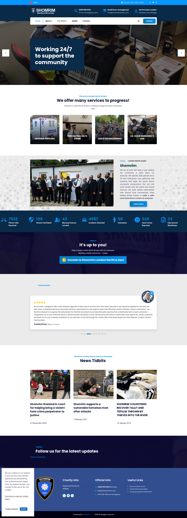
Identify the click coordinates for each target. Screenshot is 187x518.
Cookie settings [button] (11, 509)
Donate (149, 21)
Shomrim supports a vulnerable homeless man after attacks (90, 407)
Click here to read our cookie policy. (16, 497)
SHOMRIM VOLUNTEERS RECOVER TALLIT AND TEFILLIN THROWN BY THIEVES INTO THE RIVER (132, 409)
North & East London (147, 10)
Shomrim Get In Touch (137, 486)
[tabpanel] (93, 306)
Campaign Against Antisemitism (141, 492)
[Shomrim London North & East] (43, 11)
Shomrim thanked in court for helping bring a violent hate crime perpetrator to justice (47, 409)
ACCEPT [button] (23, 509)
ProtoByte (86, 514)
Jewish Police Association (139, 489)
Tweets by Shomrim (37, 457)
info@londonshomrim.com (107, 491)
